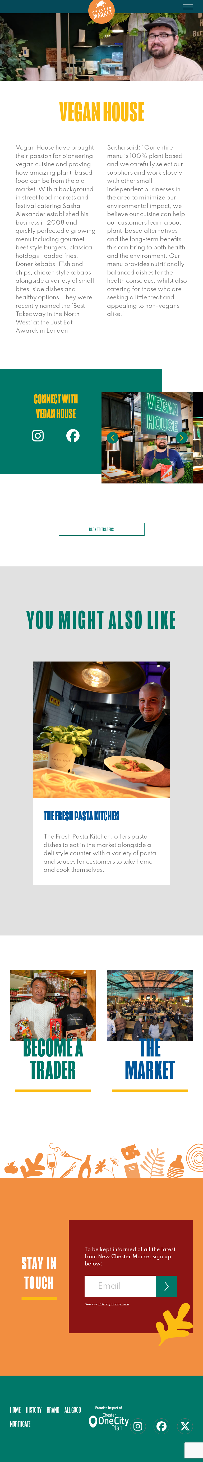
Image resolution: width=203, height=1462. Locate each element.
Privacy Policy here (113, 1304)
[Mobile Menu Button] (188, 10)
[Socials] (37, 439)
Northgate (20, 1424)
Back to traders (101, 530)
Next (182, 438)
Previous (112, 438)
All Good (72, 1410)
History (33, 1410)
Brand (53, 1410)
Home (15, 1410)
